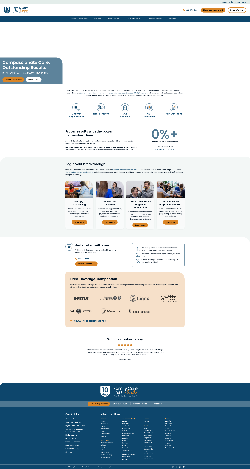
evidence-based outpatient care (125, 170)
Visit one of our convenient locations (79, 172)
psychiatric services (96, 93)
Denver (124, 421)
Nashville (168, 421)
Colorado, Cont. (128, 419)
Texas (146, 426)
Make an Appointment (76, 115)
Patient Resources (135, 19)
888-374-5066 (192, 10)
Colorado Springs (107, 443)
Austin (146, 428)
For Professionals (155, 19)
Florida (146, 419)
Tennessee (169, 419)
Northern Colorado (128, 455)
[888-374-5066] (76, 259)
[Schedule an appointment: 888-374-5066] (184, 10)
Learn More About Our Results (164, 149)
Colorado (105, 440)
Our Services (125, 115)
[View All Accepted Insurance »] (71, 321)
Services (97, 19)
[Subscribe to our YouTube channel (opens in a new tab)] (184, 467)
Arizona (104, 419)
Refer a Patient (100, 113)
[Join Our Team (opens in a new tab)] (174, 107)
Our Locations (149, 115)
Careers (158, 403)
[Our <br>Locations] (149, 107)
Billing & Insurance (115, 19)
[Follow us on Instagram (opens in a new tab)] (180, 467)
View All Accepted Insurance (90, 320)
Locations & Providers (79, 19)
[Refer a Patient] (101, 107)
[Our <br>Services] (125, 107)
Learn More (79, 222)
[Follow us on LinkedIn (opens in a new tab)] (173, 467)
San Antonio (148, 447)
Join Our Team (173, 113)
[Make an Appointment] (76, 107)
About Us (172, 19)
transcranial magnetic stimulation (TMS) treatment (128, 93)
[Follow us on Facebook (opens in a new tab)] (177, 467)
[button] (91, 19)
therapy (83, 93)
